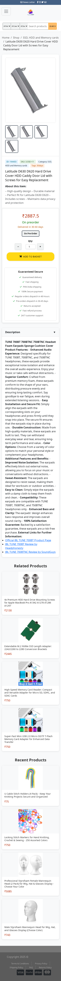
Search (52, 26)
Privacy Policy (41, 963)
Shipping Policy (16, 967)
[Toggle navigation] (6, 11)
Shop (16, 37)
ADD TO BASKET (32, 256)
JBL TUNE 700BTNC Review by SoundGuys (30, 552)
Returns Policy (45, 967)
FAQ (31, 967)
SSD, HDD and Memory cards (41, 37)
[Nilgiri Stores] (30, 13)
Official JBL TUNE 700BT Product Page (28, 540)
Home (5, 37)
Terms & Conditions (20, 963)
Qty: (30, 240)
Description (30, 332)
